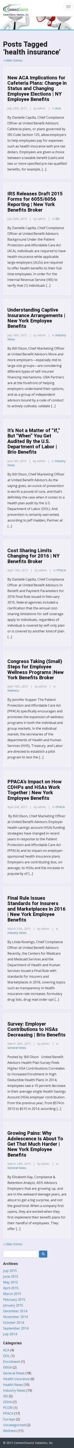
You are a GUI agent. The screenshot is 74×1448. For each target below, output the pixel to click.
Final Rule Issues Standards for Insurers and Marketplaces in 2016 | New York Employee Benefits (36, 909)
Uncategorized (14, 1425)
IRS (57, 219)
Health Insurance (16, 1379)
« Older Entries (12, 60)
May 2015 (10, 1282)
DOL (6, 1356)
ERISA (7, 1367)
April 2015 (10, 1288)
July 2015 (10, 1270)
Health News (13, 1384)
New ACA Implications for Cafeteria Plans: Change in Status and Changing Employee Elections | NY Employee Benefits (37, 88)
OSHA (7, 1402)
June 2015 (10, 1276)
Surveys (9, 1419)
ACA (58, 108)
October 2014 (13, 1322)
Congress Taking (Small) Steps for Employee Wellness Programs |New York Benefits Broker (35, 669)
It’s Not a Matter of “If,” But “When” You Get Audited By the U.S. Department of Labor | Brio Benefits (33, 441)
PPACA (61, 570)
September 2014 (15, 1328)
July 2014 (10, 1334)
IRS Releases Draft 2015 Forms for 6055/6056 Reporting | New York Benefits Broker (35, 202)
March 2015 (12, 1293)
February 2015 (14, 1299)
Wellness (13, 690)
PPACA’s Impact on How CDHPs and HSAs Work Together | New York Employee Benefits (34, 790)
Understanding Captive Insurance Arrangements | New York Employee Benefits (36, 318)
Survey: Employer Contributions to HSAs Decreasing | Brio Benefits (36, 1029)
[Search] (43, 1254)
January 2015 (13, 1305)
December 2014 (15, 1311)
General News (16, 1048)
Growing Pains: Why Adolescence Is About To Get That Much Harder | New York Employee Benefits (35, 1144)
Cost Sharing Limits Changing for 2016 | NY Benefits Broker (33, 556)
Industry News (17, 933)
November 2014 (15, 1317)
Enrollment (11, 1361)
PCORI (8, 1407)
